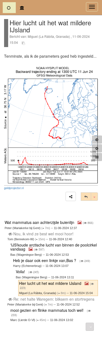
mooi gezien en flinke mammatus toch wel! (47, 310)
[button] (71, 196)
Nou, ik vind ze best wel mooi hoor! (43, 233)
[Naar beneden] (90, 327)
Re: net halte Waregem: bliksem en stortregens (53, 299)
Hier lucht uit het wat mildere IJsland (50, 283)
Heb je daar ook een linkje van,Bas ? (45, 260)
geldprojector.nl (14, 188)
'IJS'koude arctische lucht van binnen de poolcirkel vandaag (53, 247)
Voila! (21, 271)
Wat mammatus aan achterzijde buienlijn (40, 222)
